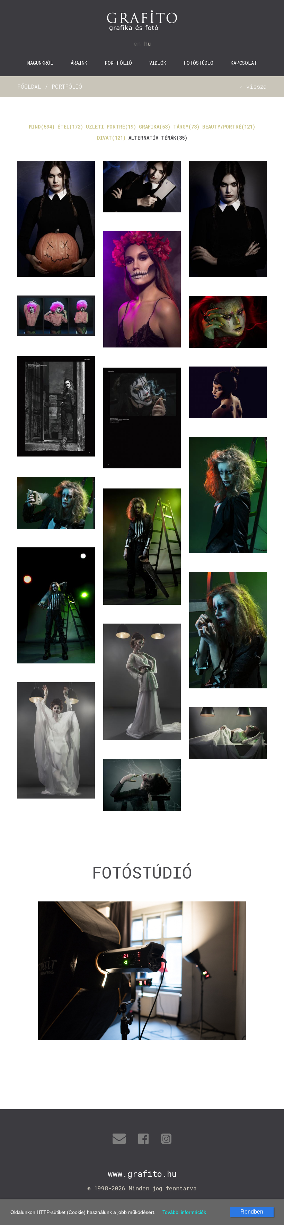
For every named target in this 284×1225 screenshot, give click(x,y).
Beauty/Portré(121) (228, 126)
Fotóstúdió (198, 63)
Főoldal (29, 86)
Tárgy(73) (186, 126)
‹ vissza (253, 86)
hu (147, 43)
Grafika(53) (154, 126)
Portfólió (118, 63)
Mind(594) (42, 126)
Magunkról (40, 63)
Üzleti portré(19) (111, 126)
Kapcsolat (244, 63)
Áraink (79, 63)
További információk (184, 1212)
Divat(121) (111, 137)
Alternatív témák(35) (157, 137)
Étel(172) (70, 126)
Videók (157, 63)
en (137, 43)
